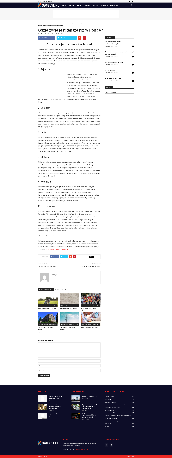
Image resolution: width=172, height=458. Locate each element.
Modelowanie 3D (110, 413)
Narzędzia (104, 5)
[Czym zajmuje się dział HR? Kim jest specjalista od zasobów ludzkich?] (75, 407)
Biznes (64, 5)
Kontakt (50, 1)
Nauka (79, 5)
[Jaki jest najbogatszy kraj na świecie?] (48, 319)
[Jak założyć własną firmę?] (75, 398)
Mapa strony (130, 456)
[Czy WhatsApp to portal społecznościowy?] (42, 398)
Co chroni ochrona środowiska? (91, 266)
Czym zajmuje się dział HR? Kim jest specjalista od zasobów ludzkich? (90, 406)
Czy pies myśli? (110, 70)
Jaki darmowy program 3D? (114, 78)
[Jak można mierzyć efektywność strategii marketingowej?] (42, 407)
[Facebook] (129, 1)
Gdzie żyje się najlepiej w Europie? (47, 308)
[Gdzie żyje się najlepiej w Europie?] (48, 300)
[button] (132, 5)
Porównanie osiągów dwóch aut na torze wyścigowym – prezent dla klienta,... (90, 415)
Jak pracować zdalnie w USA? (47, 266)
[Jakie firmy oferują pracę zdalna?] (91, 319)
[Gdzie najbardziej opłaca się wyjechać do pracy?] (91, 300)
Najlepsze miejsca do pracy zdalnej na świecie (52, 25)
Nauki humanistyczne (111, 410)
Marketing (114, 5)
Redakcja (43, 33)
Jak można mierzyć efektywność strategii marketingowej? (55, 406)
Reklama (45, 1)
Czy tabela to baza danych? (114, 62)
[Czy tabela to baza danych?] (42, 416)
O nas (39, 1)
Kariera (71, 5)
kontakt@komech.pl (82, 449)
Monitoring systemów (111, 402)
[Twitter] (132, 1)
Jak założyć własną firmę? (89, 396)
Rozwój (95, 5)
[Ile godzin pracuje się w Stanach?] (69, 300)
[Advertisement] (86, 14)
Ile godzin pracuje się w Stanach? (68, 308)
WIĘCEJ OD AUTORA (61, 289)
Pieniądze (87, 5)
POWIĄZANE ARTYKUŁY (46, 289)
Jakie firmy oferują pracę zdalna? (90, 327)
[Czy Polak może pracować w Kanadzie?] (69, 319)
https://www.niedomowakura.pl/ (57, 249)
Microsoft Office (109, 397)
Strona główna (41, 23)
